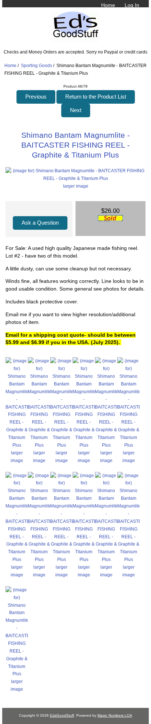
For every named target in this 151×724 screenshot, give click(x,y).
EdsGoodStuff (62, 715)
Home (108, 5)
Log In (132, 5)
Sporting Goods (36, 65)
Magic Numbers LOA (114, 715)
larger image (17, 456)
